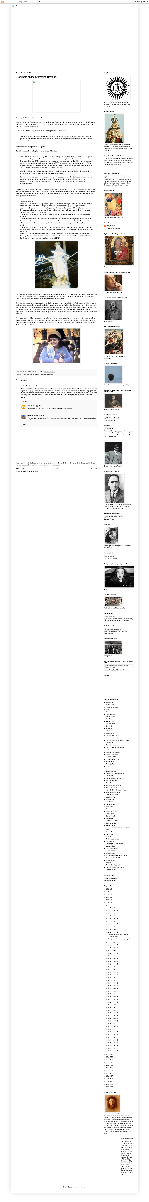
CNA (107, 750)
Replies (25, 402)
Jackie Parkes (110, 783)
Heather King (110, 776)
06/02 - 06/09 (112, 996)
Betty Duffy (109, 726)
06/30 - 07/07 (112, 986)
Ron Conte (109, 806)
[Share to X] (49, 371)
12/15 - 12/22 (112, 913)
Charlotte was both (112, 745)
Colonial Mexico (111, 870)
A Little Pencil (110, 705)
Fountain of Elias (111, 757)
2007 (108, 1084)
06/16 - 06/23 (112, 991)
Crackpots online (38, 374)
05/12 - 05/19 (112, 1005)
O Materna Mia (110, 804)
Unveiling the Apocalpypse (114, 844)
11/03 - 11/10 (112, 929)
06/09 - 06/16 (112, 994)
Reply (23, 397)
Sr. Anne (108, 837)
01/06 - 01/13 (112, 1051)
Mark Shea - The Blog (113, 792)
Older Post (93, 468)
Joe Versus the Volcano (113, 785)
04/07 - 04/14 (112, 1018)
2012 (108, 1070)
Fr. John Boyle (110, 761)
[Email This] (45, 371)
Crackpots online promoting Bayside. (119, 939)
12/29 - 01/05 (112, 908)
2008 (108, 1081)
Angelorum (109, 719)
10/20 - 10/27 (112, 942)
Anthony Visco (110, 721)
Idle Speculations (111, 780)
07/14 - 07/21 (112, 980)
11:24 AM (41, 415)
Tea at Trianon (110, 841)
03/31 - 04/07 (112, 1021)
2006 (108, 1087)
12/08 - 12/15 (112, 916)
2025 (108, 889)
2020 (108, 902)
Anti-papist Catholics (26, 374)
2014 (108, 1065)
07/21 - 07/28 (112, 977)
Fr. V (107, 766)
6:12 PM (35, 386)
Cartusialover (110, 733)
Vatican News (110, 853)
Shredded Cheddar (112, 821)
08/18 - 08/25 (112, 967)
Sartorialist (109, 818)
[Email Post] (40, 371)
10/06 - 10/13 (112, 948)
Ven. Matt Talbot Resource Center (116, 855)
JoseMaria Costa (111, 787)
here (21, 314)
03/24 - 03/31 (112, 1024)
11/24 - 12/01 (112, 921)
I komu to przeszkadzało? (114, 778)
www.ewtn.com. (81, 181)
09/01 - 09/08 (112, 961)
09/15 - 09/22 (112, 956)
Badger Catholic (111, 724)
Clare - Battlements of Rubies (115, 747)
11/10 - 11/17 (112, 927)
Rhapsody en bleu (112, 811)
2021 (108, 900)
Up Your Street (110, 846)
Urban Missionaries (112, 848)
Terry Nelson (31, 406)
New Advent (109, 802)
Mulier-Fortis (110, 799)
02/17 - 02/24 (112, 1034)
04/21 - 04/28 (112, 1013)
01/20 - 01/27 (112, 1045)
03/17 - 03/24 (112, 1026)
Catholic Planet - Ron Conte (115, 867)
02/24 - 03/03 (112, 1032)
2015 (108, 1062)
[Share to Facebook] (51, 371)
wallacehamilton (26, 386)
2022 (108, 897)
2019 (108, 905)
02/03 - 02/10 (112, 1040)
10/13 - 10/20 (112, 945)
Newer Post (20, 468)
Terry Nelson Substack (113, 865)
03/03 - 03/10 (112, 1029)
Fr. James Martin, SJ (112, 759)
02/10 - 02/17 (112, 1037)
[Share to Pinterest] (53, 371)
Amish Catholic (110, 714)
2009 (108, 1079)
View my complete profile (112, 229)
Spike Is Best (110, 832)
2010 (108, 1076)
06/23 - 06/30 (112, 988)
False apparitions (48, 374)
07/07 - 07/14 (112, 983)
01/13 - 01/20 (112, 1048)
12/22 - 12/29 (112, 910)
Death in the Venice (112, 754)
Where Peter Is (110, 860)
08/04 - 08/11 (112, 972)
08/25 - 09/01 (112, 964)
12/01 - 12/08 (112, 918)
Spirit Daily (109, 834)
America (108, 712)
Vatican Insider (110, 851)
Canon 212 (109, 731)
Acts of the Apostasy (112, 707)
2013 (108, 1068)
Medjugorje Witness (112, 795)
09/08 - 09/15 (112, 958)
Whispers (109, 863)
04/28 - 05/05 (112, 1010)
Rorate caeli (110, 814)
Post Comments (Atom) (31, 471)
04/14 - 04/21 (112, 1015)
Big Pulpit (109, 728)
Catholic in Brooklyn (112, 738)
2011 (108, 1073)
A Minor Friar (110, 702)
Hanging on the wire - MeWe (115, 773)
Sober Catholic (110, 825)
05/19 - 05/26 (112, 1002)
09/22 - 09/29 (112, 953)
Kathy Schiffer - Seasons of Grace (116, 790)
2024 (108, 892)
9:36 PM (41, 406)
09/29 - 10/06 (112, 950)
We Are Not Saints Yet (113, 858)
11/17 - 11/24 (112, 924)
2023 (108, 894)
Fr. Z (107, 768)
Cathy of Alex (110, 742)
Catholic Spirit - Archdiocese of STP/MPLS (119, 740)
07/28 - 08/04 (112, 975)
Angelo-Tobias (110, 716)
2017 (108, 1057)
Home (57, 468)
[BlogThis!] (47, 371)
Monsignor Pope (111, 797)
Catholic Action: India (112, 735)
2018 (108, 1054)
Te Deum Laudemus (112, 839)
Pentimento (109, 809)
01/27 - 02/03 (112, 1043)
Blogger (83, 1187)
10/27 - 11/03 (112, 932)
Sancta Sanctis (110, 816)
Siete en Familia (111, 823)
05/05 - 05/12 (112, 1007)
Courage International (113, 752)
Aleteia (108, 709)
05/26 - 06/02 (112, 999)
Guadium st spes (111, 771)
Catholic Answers (26, 183)
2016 (108, 1060)
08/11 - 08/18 (112, 969)
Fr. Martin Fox (110, 764)
